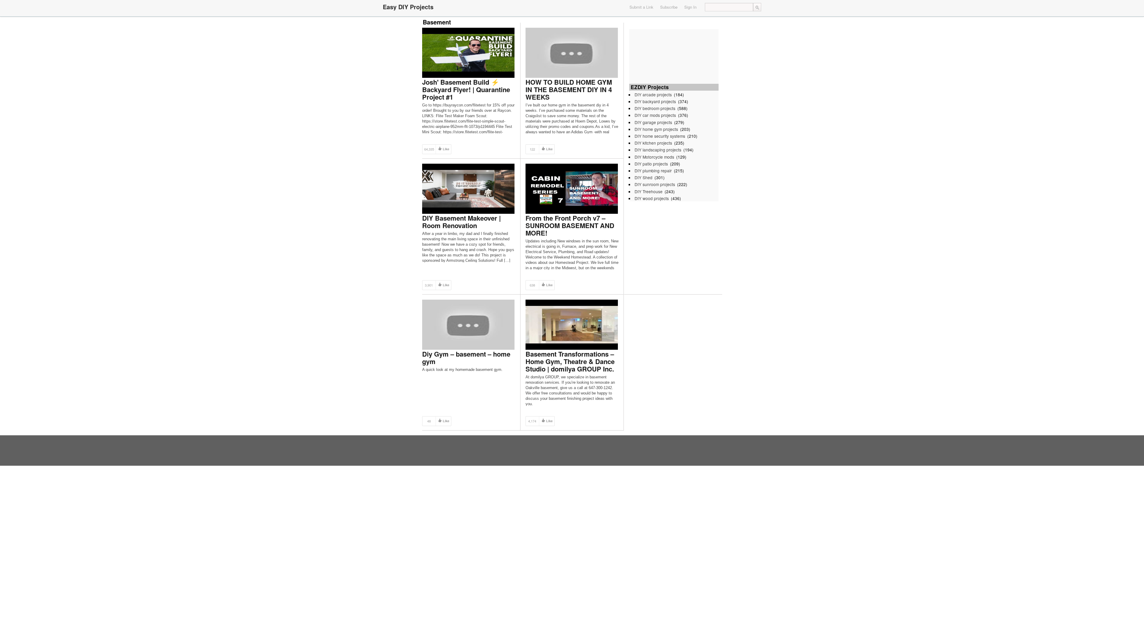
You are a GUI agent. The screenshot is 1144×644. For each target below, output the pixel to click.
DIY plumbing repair (653, 171)
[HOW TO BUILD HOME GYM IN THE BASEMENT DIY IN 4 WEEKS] (572, 52)
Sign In (690, 7)
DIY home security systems (660, 136)
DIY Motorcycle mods (654, 157)
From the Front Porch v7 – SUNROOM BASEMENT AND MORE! (570, 225)
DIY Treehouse (649, 191)
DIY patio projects (651, 164)
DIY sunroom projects (655, 184)
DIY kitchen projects (653, 143)
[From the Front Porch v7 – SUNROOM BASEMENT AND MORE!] (572, 188)
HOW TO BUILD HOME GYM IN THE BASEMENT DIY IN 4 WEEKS (569, 89)
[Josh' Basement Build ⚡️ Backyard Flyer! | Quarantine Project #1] (468, 52)
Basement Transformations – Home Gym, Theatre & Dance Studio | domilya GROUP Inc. (570, 361)
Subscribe (668, 7)
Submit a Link (641, 7)
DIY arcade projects (653, 94)
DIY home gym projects (656, 129)
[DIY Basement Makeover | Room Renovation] (468, 188)
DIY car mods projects (655, 115)
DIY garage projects (653, 122)
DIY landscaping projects (658, 150)
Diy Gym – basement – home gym (466, 357)
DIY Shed (643, 177)
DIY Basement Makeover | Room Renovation (461, 221)
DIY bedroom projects (655, 108)
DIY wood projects (652, 198)
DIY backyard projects (655, 101)
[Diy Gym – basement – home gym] (468, 324)
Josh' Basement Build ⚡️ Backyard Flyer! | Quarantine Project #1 (466, 89)
